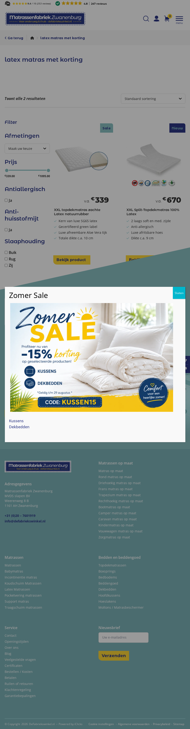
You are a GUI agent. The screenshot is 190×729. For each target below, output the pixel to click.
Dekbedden (19, 426)
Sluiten (179, 293)
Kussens (16, 420)
